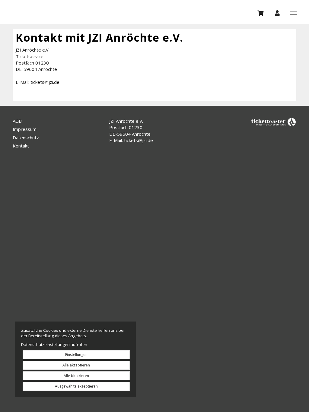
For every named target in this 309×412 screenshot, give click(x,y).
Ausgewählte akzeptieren (76, 386)
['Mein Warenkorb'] (260, 12)
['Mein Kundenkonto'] (277, 12)
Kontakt (21, 146)
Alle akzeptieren (76, 365)
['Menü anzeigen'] (293, 12)
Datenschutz (26, 138)
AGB (17, 121)
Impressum (25, 129)
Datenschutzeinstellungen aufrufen (54, 344)
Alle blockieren (76, 375)
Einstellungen (76, 354)
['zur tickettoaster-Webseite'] (273, 121)
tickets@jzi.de (44, 82)
